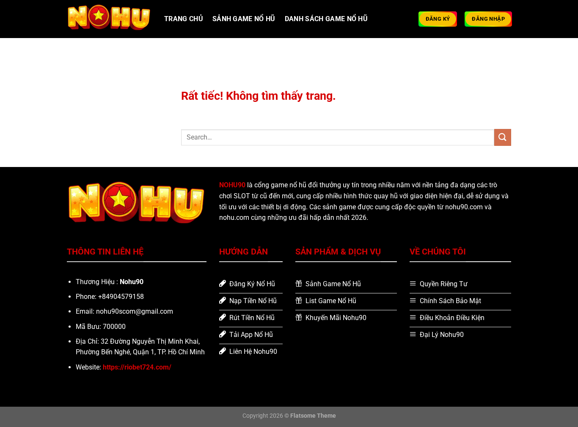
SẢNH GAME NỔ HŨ (243, 19)
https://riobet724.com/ (137, 367)
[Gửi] (502, 137)
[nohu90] (109, 18)
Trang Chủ (183, 19)
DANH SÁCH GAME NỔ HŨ (326, 19)
